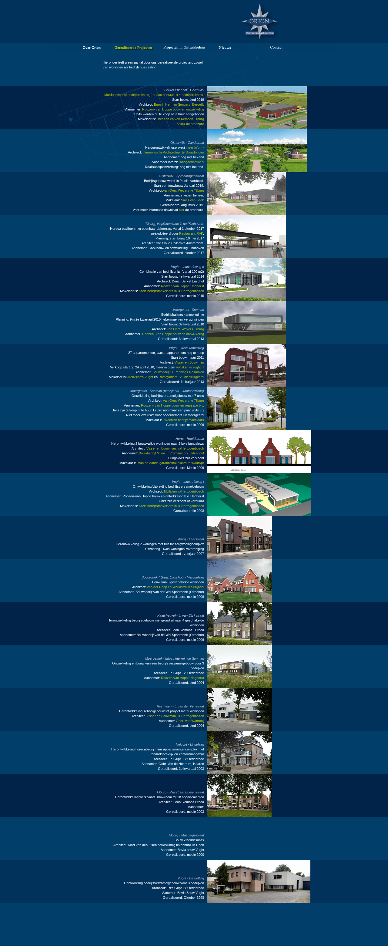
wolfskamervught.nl (190, 367)
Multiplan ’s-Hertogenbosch (184, 491)
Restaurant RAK (191, 233)
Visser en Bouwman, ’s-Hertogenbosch (175, 448)
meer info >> (195, 147)
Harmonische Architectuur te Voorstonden (173, 152)
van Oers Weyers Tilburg (185, 329)
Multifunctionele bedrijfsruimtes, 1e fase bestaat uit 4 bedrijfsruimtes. (154, 95)
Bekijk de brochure (190, 124)
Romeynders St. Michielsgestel (181, 377)
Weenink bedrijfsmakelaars (184, 420)
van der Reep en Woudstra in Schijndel (175, 587)
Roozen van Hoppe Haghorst (182, 286)
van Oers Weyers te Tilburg (183, 190)
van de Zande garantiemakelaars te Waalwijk (171, 463)
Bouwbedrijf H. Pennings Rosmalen (178, 372)
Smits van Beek (192, 200)
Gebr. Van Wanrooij (190, 721)
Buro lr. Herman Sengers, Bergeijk (178, 104)
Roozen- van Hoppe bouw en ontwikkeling (173, 109)
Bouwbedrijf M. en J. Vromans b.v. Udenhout (171, 453)
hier (181, 210)
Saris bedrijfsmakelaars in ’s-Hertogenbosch (171, 291)
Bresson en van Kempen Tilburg (180, 119)
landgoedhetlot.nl (191, 162)
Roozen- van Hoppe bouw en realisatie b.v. (172, 405)
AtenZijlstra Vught (140, 377)
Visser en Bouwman (189, 362)
